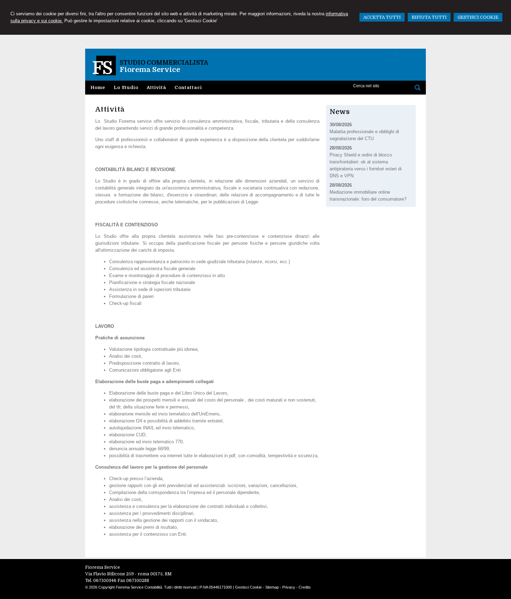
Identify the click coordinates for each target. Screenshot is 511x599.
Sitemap (272, 587)
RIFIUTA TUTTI (429, 17)
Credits (305, 587)
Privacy (288, 587)
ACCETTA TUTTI (382, 17)
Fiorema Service (150, 70)
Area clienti (411, 55)
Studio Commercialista (164, 62)
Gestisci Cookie (248, 587)
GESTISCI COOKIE (477, 17)
